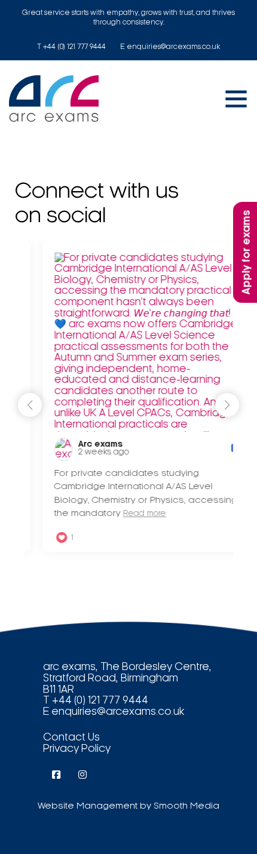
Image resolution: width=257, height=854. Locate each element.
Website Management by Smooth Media (128, 806)
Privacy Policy (77, 749)
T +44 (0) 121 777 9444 (71, 47)
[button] (227, 405)
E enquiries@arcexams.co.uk (170, 47)
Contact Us (71, 737)
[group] (131, 396)
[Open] (236, 98)
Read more (128, 514)
